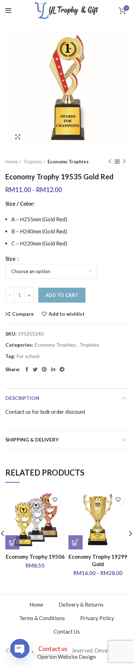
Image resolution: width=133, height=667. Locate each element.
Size (11, 258)
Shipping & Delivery (32, 439)
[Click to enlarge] (18, 137)
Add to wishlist (67, 313)
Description (22, 398)
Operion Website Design (66, 657)
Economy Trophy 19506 (35, 556)
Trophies (32, 161)
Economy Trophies (68, 161)
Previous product (109, 161)
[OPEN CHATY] (19, 648)
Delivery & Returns (81, 604)
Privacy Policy (97, 618)
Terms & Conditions (42, 618)
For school (28, 356)
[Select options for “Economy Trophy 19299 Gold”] (75, 542)
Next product (124, 161)
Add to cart (61, 295)
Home (11, 161)
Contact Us (67, 631)
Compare (23, 313)
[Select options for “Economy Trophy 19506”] (12, 542)
